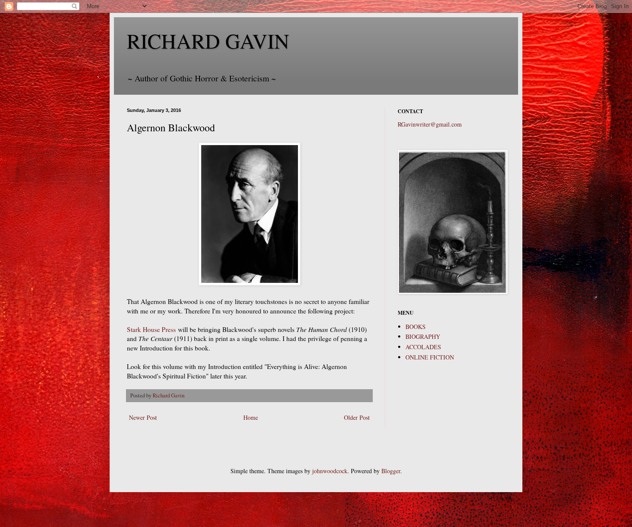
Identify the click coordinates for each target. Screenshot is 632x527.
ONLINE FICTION (429, 357)
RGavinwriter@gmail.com (430, 124)
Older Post (357, 417)
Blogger (390, 471)
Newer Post (143, 417)
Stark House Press (151, 329)
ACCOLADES (423, 347)
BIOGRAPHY (422, 336)
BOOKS (415, 326)
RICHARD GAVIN (208, 40)
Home (250, 417)
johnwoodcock (329, 471)
